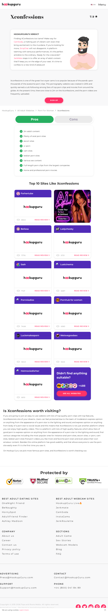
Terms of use (10, 554)
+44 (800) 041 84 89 (67, 587)
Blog (59, 549)
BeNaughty (9, 507)
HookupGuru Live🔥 (69, 503)
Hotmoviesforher (30, 371)
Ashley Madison (12, 521)
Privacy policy (11, 549)
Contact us (9, 545)
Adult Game (64, 536)
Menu (102, 4)
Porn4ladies (27, 300)
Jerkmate (62, 507)
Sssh (23, 264)
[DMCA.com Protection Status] (63, 482)
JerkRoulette (65, 521)
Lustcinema (66, 264)
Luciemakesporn (30, 335)
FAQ (58, 554)
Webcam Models (67, 545)
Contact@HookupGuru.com (72, 577)
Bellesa (25, 229)
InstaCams (63, 516)
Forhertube (27, 193)
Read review (41, 220)
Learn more (24, 610)
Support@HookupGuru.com (18, 587)
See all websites (72, 393)
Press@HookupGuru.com (16, 577)
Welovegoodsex (68, 335)
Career (6, 540)
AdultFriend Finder (15, 516)
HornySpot (9, 512)
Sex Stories (63, 540)
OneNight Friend (13, 503)
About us (8, 536)
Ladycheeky (66, 229)
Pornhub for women (71, 300)
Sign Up (54, 100)
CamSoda (62, 512)
